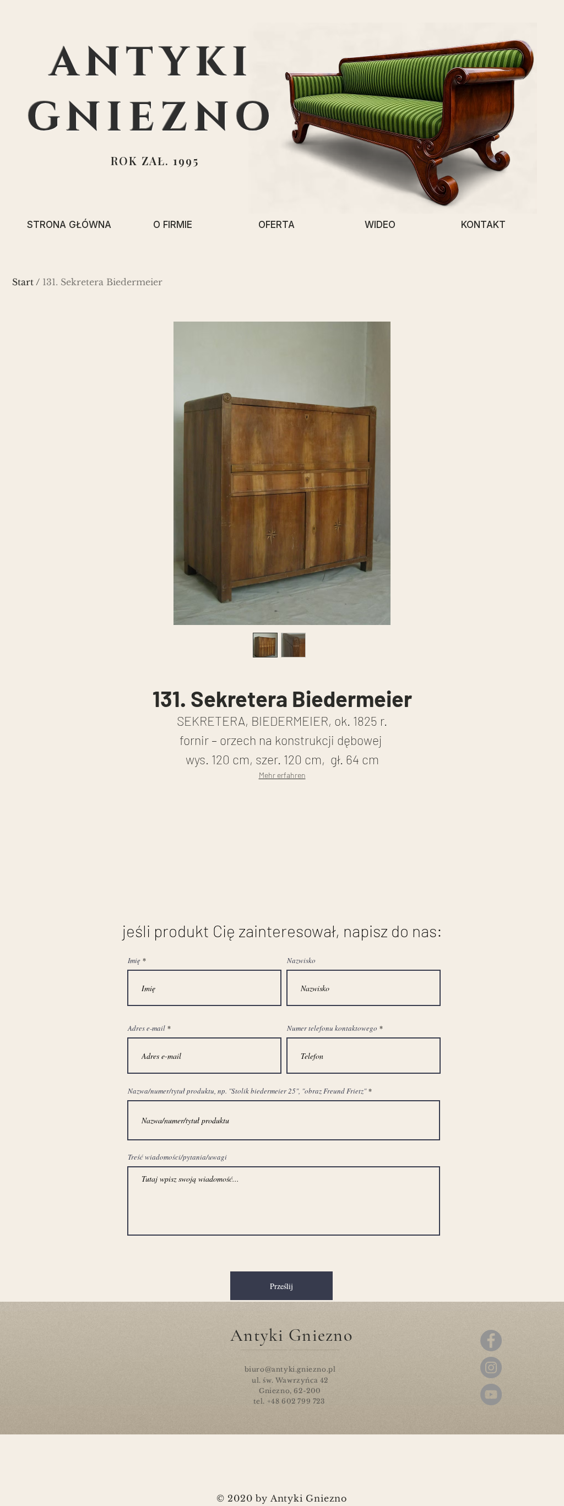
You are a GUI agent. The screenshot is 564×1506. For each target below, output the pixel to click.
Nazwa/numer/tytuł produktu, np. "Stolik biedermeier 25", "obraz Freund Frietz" (247, 1091)
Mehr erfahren (282, 775)
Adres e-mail (146, 1028)
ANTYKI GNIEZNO (151, 91)
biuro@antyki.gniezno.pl (290, 1369)
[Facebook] (491, 1340)
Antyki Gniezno (291, 1335)
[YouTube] (491, 1394)
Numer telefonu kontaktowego (332, 1028)
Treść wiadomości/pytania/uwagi (177, 1157)
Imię (134, 960)
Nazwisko (301, 960)
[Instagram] (491, 1367)
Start (23, 281)
